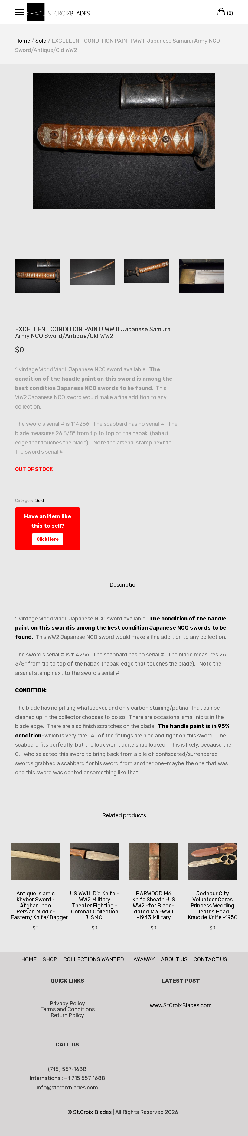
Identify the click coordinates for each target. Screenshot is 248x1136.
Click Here (48, 539)
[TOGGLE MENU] (19, 12)
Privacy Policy (67, 1003)
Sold (41, 40)
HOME (29, 959)
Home (22, 40)
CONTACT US (210, 959)
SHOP (50, 959)
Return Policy (67, 1015)
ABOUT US (174, 959)
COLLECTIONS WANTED (93, 959)
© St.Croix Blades (90, 1112)
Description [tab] (124, 584)
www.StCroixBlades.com (181, 1005)
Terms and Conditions (67, 1009)
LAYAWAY (142, 959)
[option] (124, 141)
